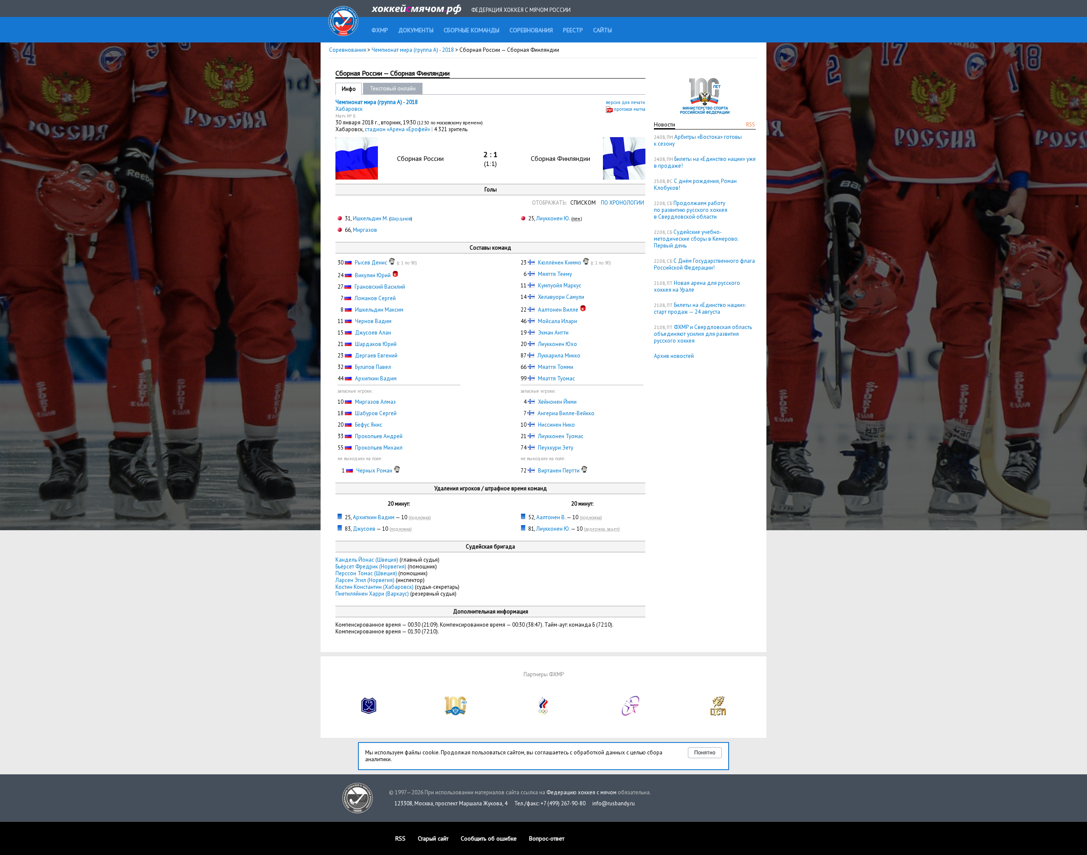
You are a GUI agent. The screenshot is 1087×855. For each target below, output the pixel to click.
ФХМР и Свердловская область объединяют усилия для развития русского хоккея (703, 333)
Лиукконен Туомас (560, 436)
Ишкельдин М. (370, 218)
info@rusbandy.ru (613, 803)
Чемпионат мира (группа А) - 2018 (413, 49)
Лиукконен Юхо (557, 344)
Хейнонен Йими (557, 401)
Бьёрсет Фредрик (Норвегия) (370, 566)
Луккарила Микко (559, 355)
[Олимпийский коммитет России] (543, 713)
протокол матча (629, 109)
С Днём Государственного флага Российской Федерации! (704, 264)
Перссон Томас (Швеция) (366, 573)
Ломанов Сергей (375, 298)
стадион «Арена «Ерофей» (398, 129)
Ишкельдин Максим (379, 309)
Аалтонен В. (551, 517)
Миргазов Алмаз (375, 401)
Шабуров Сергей (376, 413)
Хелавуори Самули (561, 297)
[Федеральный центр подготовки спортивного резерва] (631, 713)
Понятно (704, 753)
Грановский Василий (380, 286)
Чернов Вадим (373, 321)
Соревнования (347, 49)
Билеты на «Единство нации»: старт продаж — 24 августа (700, 308)
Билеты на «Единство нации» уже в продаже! (705, 162)
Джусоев (364, 528)
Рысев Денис (371, 262)
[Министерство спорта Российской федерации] (456, 713)
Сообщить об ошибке (489, 838)
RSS (750, 124)
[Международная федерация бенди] (369, 713)
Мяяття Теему (555, 274)
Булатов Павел (373, 367)
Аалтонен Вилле (558, 309)
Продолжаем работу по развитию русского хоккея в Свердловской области (690, 210)
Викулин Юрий (373, 275)
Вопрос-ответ (546, 838)
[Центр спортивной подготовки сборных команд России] (718, 713)
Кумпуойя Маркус (559, 285)
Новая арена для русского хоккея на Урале (697, 286)
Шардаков (400, 219)
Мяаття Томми (555, 367)
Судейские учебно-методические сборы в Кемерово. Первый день (696, 238)
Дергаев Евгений (376, 355)
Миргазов (365, 229)
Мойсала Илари (557, 321)
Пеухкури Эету (555, 447)
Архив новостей (674, 356)
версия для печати (625, 102)
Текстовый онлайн (393, 88)
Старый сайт (433, 838)
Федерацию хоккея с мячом (581, 792)
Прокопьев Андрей (379, 436)
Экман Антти (553, 332)
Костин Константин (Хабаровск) (374, 587)
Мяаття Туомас (556, 378)
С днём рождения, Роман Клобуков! (695, 184)
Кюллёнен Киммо (559, 262)
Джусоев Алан (373, 332)
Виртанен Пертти (559, 470)
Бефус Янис (368, 424)
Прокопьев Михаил (379, 447)
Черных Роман (374, 470)
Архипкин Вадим (376, 378)
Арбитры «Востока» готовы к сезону (698, 140)
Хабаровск (349, 108)
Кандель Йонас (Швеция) (366, 559)
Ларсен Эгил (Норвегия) (364, 580)
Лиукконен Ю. (553, 218)
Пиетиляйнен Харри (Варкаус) (372, 593)
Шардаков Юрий (376, 344)
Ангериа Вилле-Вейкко (566, 413)
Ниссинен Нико (556, 424)
